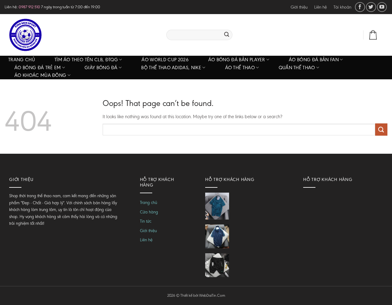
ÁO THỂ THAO (240, 67)
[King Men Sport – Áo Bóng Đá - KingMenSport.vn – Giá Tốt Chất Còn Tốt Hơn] (81, 35)
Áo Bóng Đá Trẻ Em (37, 67)
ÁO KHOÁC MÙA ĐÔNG (40, 75)
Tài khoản (342, 7)
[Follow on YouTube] (382, 7)
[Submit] (226, 35)
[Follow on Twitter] (371, 7)
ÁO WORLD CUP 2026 (164, 60)
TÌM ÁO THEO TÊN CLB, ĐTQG (86, 59)
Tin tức (145, 221)
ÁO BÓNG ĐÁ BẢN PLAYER (236, 59)
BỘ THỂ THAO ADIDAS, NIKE (171, 67)
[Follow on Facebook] (360, 7)
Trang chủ (21, 60)
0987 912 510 (29, 6)
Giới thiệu (299, 7)
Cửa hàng (149, 212)
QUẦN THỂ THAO (297, 67)
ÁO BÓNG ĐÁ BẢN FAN (314, 59)
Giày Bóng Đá (101, 67)
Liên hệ (320, 7)
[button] (344, 35)
